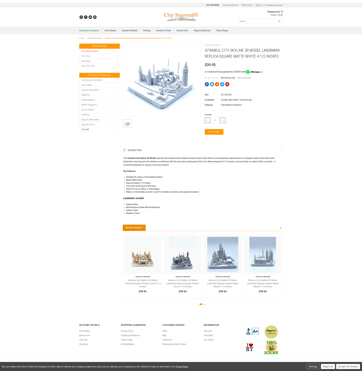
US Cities (85, 56)
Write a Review (244, 78)
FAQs (164, 331)
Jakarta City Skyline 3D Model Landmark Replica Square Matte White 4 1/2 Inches (222, 283)
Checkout (83, 344)
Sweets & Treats (163, 30)
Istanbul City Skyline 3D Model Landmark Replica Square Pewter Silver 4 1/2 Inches (182, 283)
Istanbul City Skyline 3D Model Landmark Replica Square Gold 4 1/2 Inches (143, 283)
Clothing (147, 30)
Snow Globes (110, 30)
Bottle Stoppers (89, 104)
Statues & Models (130, 30)
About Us (208, 331)
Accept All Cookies (348, 366)
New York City (88, 66)
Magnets (85, 95)
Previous (276, 228)
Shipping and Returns (130, 335)
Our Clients (209, 340)
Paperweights (88, 100)
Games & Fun (182, 30)
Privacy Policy (127, 331)
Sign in (259, 5)
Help (164, 335)
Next (281, 228)
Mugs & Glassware (202, 30)
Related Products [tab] (134, 227)
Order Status (84, 331)
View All (85, 129)
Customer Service (230, 5)
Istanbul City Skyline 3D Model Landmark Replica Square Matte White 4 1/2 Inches (138, 38)
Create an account (275, 5)
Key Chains (86, 85)
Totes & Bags (222, 30)
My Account (247, 5)
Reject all (328, 366)
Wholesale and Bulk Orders (174, 344)
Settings (313, 366)
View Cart (83, 340)
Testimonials (126, 340)
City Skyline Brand (94, 38)
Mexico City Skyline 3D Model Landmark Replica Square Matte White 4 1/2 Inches (262, 283)
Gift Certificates (127, 344)
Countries (86, 61)
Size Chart (208, 335)
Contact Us (167, 340)
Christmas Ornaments (89, 30)
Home (81, 38)
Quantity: (208, 115)
